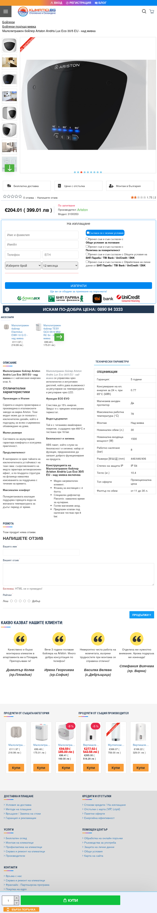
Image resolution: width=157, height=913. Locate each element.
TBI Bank (108, 257)
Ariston (82, 209)
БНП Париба (93, 257)
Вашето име (10, 546)
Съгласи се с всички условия (106, 233)
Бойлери (8, 22)
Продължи (140, 615)
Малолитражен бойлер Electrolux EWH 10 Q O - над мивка (20, 332)
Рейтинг (7, 595)
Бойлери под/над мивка (19, 26)
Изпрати (79, 285)
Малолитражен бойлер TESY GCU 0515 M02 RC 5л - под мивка (52, 332)
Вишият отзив (11, 560)
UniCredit (121, 257)
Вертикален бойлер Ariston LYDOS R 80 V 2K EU (141, 744)
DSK (132, 257)
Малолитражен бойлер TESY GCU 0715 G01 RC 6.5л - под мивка (66, 744)
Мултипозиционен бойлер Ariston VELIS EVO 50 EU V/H (116, 744)
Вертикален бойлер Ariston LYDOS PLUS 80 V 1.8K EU (91, 744)
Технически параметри (112, 361)
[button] (75, 172)
